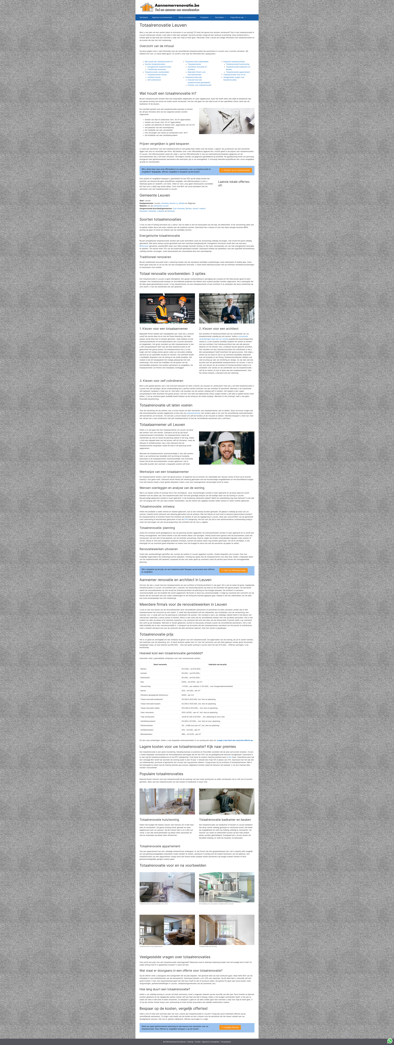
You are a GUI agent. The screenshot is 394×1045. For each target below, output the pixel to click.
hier (229, 757)
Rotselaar (143, 211)
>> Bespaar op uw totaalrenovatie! (235, 170)
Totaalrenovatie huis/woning (237, 64)
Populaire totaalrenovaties (234, 62)
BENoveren (144, 246)
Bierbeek (171, 211)
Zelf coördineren (154, 80)
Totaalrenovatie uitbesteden (196, 62)
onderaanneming (193, 413)
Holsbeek (152, 211)
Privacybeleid (226, 1042)
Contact (197, 1042)
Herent (195, 208)
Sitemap (190, 1042)
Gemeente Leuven (161, 206)
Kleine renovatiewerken (187, 17)
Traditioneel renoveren (156, 69)
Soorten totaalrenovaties (155, 64)
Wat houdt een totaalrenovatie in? (159, 62)
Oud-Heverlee (179, 208)
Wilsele (182, 203)
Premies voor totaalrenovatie (199, 85)
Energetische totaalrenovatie (159, 67)
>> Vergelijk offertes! (230, 1027)
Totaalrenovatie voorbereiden (157, 72)
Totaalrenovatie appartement (238, 72)
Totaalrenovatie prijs (193, 77)
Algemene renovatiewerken (162, 17)
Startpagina (144, 17)
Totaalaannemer (194, 64)
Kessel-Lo (174, 203)
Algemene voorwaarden (210, 1042)
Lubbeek (160, 211)
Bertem (189, 208)
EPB (186, 519)
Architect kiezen (154, 77)
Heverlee (165, 203)
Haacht (202, 208)
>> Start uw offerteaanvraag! (233, 570)
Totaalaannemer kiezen (157, 75)
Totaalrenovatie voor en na (234, 75)
